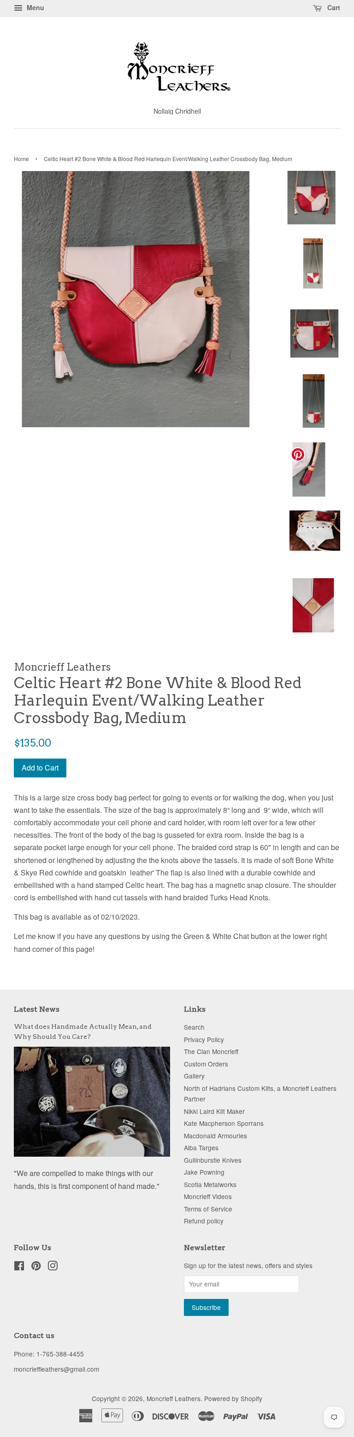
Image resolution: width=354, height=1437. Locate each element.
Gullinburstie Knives (213, 1160)
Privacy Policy (204, 1039)
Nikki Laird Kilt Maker (214, 1111)
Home (21, 158)
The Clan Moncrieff (211, 1051)
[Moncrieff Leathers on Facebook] (19, 1267)
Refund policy (204, 1220)
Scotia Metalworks (210, 1184)
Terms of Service (208, 1208)
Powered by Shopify (233, 1398)
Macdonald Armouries (215, 1135)
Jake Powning (204, 1171)
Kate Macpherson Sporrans (224, 1123)
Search (194, 1026)
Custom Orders (206, 1063)
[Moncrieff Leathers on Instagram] (52, 1267)
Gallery (194, 1075)
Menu (34, 7)
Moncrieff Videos (208, 1196)
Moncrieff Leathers (174, 1398)
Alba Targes (201, 1147)
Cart (332, 7)
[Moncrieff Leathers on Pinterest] (36, 1267)
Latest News (36, 1009)
